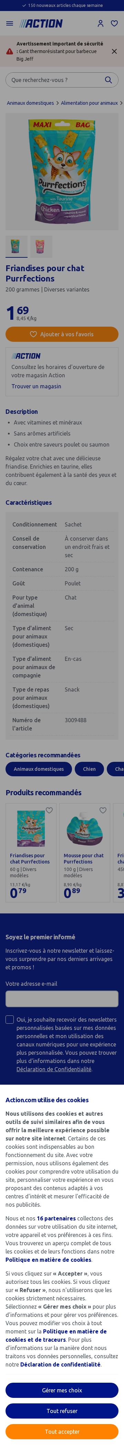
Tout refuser (62, 1411)
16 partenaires (56, 1218)
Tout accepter (62, 1432)
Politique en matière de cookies (48, 1260)
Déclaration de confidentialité (60, 1364)
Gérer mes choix (62, 1390)
